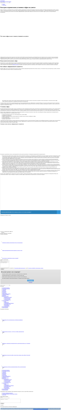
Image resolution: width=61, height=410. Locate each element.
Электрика (4, 290)
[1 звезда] (7, 219)
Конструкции (4, 375)
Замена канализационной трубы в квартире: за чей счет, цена (12, 250)
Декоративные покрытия (6, 293)
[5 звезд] (7, 226)
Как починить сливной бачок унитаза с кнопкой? (10, 258)
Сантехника (4, 289)
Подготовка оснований (6, 288)
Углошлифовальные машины (9, 303)
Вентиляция (4, 291)
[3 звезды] (36, 219)
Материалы (4, 295)
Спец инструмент (7, 381)
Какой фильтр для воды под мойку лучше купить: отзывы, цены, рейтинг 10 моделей (16, 355)
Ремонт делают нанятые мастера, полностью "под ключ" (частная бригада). (14, 276)
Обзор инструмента (5, 300)
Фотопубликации (5, 307)
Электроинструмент (7, 299)
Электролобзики (7, 305)
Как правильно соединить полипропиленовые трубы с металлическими (14, 366)
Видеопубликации (5, 306)
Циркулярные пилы (7, 304)
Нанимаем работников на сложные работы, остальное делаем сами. (13, 275)
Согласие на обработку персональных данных (35, 268)
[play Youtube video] (30, 193)
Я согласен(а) (35, 409)
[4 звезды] (50, 219)
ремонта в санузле (16, 64)
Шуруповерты (6, 387)
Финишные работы (5, 294)
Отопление (4, 292)
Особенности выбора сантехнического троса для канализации (12, 242)
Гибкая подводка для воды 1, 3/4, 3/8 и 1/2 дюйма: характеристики (13, 331)
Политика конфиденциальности (7, 393)
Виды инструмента (5, 296)
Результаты (30, 282)
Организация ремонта (5, 287)
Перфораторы (6, 302)
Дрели (5, 301)
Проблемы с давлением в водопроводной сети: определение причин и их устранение (16, 343)
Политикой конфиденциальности (19, 268)
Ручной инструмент (7, 298)
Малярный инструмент (8, 297)
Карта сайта (4, 394)
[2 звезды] (22, 219)
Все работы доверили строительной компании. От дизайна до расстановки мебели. (15, 278)
